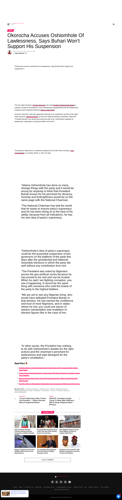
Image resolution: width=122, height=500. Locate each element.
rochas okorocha (64, 390)
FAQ (85, 487)
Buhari (53, 389)
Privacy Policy (94, 487)
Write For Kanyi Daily (61, 489)
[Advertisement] (61, 11)
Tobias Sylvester (20, 53)
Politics (54, 390)
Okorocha (37, 390)
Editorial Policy (49, 487)
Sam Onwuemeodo (21, 392)
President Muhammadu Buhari (63, 105)
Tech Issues (104, 487)
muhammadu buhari (21, 390)
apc (48, 389)
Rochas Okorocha (39, 105)
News (31, 390)
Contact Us (29, 487)
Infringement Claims (64, 487)
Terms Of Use (77, 487)
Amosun (42, 389)
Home (15, 487)
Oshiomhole (46, 390)
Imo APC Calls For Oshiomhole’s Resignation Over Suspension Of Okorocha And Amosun (49, 384)
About (21, 487)
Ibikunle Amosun (32, 117)
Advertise (38, 487)
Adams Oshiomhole (47, 110)
